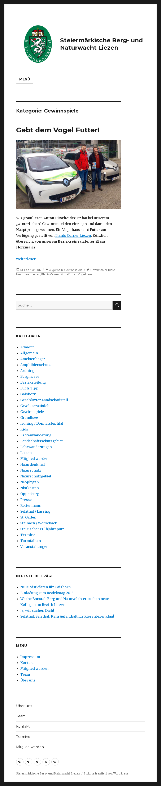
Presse (26, 500)
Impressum (30, 657)
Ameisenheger (32, 359)
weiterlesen (26, 259)
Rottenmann (30, 505)
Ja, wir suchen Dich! (37, 610)
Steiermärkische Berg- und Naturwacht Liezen (101, 44)
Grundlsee (29, 417)
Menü (24, 79)
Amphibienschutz (35, 365)
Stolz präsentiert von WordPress (106, 773)
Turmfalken (30, 541)
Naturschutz (30, 470)
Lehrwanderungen (36, 447)
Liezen (26, 453)
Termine (27, 535)
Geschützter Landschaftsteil (44, 400)
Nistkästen (29, 488)
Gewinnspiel (98, 269)
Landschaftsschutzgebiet (41, 441)
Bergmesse (29, 376)
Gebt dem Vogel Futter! (58, 130)
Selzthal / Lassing (35, 511)
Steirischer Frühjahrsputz (42, 529)
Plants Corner (50, 274)
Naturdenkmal (32, 464)
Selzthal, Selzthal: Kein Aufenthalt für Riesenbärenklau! (67, 616)
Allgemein (56, 269)
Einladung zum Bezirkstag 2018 (47, 593)
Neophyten (29, 482)
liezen (36, 274)
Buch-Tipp (29, 388)
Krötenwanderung (35, 435)
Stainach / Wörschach (38, 523)
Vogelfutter (69, 274)
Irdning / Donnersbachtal (41, 423)
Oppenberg (29, 494)
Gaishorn (28, 394)
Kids (24, 429)
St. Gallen (28, 517)
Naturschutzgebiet (35, 476)
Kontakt (27, 663)
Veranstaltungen (34, 546)
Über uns (27, 680)
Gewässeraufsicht (35, 406)
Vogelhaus (85, 274)
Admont (27, 347)
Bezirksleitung (33, 382)
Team (25, 674)
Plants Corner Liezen (73, 235)
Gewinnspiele (73, 269)
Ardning (27, 370)
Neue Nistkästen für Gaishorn (45, 587)
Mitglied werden (34, 458)
